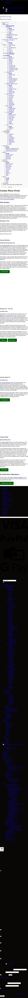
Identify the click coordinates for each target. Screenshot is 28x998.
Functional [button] (2, 928)
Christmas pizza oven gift (14, 825)
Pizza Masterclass (7, 753)
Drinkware (11, 127)
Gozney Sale (11, 29)
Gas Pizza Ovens (12, 807)
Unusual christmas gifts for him (16, 829)
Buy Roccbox (5, 271)
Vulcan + (11, 86)
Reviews (5, 755)
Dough (7, 179)
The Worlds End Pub (13, 780)
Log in (10, 974)
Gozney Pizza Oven (13, 793)
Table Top (11, 102)
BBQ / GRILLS (9, 105)
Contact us (5, 488)
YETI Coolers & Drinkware (12, 784)
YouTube (5, 513)
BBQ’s (4, 152)
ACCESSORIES (10, 112)
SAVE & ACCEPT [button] (4, 962)
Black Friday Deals (10, 832)
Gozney (2, 205)
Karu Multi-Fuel (12, 47)
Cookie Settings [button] (3, 846)
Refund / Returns (7, 504)
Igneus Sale (11, 58)
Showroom (19, 184)
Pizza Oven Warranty (8, 505)
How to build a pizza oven (15, 770)
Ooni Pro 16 (11, 815)
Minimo (10, 59)
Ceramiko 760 (12, 67)
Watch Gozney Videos (7, 483)
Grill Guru (8, 157)
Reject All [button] (10, 846)
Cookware (11, 120)
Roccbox (11, 33)
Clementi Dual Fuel (13, 78)
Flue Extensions (9, 762)
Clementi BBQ (12, 108)
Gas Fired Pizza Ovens (14, 810)
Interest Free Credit (7, 499)
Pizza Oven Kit (9, 831)
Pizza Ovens (8, 785)
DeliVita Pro (11, 92)
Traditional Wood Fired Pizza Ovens (17, 804)
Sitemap (5, 493)
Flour (7, 182)
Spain (23, 11)
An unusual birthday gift (14, 828)
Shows (4, 751)
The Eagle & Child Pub (14, 779)
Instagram (5, 508)
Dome (10, 37)
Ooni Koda (14, 800)
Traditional (11, 103)
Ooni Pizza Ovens (13, 796)
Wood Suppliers (9, 775)
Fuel (4, 745)
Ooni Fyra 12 (14, 797)
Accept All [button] (14, 846)
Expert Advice (9, 835)
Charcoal (8, 749)
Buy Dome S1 (5, 400)
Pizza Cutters (12, 117)
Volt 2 (10, 46)
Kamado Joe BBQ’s (10, 838)
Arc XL (10, 36)
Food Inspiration (9, 760)
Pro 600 (10, 63)
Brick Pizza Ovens (13, 814)
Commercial (5, 145)
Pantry (4, 176)
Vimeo (4, 514)
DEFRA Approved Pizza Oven (16, 788)
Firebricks (11, 123)
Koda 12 (11, 51)
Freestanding (11, 104)
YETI (7, 125)
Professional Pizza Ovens (14, 809)
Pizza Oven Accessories (11, 833)
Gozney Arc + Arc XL (14, 795)
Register (2, 996)
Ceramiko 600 (12, 65)
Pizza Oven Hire (9, 773)
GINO (10, 143)
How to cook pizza (13, 767)
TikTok (4, 516)
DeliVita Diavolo (12, 89)
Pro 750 (10, 64)
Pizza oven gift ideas (10, 824)
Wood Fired (11, 95)
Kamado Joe (11, 109)
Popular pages (6, 491)
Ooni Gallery (9, 836)
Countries (21, 8)
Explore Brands (6, 131)
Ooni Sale (11, 43)
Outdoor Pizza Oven (13, 818)
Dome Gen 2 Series (13, 38)
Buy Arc (4, 340)
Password (2, 972)
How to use (8, 765)
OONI (7, 41)
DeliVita (10, 90)
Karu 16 (10, 50)
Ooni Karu (13, 798)
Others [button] (1, 957)
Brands (7, 133)
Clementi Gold (12, 81)
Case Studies (9, 778)
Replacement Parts (7, 502)
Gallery (7, 764)
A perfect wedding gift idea (15, 827)
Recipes (4, 752)
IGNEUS (8, 55)
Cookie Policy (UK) (7, 498)
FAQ (7, 761)
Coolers (10, 129)
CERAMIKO (12, 142)
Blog (4, 490)
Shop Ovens (5, 24)
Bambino (11, 60)
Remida (10, 77)
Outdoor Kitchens (10, 819)
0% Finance (5, 183)
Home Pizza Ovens (13, 811)
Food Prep (11, 118)
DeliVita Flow (12, 91)
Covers (10, 121)
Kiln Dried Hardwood (11, 748)
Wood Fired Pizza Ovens (14, 787)
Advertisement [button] (3, 949)
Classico (10, 62)
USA (8, 10)
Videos (7, 776)
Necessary (4, 870)
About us (5, 486)
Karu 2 (10, 49)
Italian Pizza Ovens (13, 802)
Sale (4, 23)
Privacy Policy (6, 500)
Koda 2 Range (12, 45)
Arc (9, 34)
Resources (5, 496)
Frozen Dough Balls (10, 823)
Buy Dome (4, 469)
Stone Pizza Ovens (13, 806)
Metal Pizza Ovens (13, 805)
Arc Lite (10, 591)
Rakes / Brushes (12, 114)
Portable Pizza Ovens (13, 791)
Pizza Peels (11, 116)
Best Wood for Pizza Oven (12, 822)
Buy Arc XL (12, 340)
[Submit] (3, 582)
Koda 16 (11, 52)
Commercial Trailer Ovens (12, 149)
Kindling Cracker (10, 820)
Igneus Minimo (12, 801)
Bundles (7, 130)
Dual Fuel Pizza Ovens (14, 789)
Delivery (5, 503)
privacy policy (21, 993)
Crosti (10, 76)
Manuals (8, 771)
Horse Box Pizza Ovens (11, 151)
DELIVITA (11, 139)
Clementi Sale (12, 74)
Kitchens (5, 160)
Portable (10, 100)
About (4, 783)
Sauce (7, 180)
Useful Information (7, 758)
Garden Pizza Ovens (13, 792)
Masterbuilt (11, 111)
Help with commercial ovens (12, 148)
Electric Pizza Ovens (13, 816)
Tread (10, 592)
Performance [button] (3, 935)
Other (7, 174)
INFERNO (11, 140)
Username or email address (6, 969)
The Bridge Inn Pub (13, 782)
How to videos (12, 769)
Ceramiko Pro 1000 (13, 68)
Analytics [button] (2, 941)
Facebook (5, 509)
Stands (10, 122)
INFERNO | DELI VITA (11, 83)
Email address (3, 983)
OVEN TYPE (9, 94)
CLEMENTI (9, 72)
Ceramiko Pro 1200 (13, 69)
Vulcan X (11, 87)
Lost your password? (4, 977)
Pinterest (5, 512)
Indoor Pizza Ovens (13, 813)
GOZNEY (11, 134)
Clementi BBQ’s (9, 154)
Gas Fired (11, 96)
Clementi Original (13, 80)
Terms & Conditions (7, 494)
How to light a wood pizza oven (16, 766)
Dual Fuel (11, 98)
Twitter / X (5, 511)
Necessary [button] (2, 869)
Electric (10, 99)
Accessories (11, 40)
